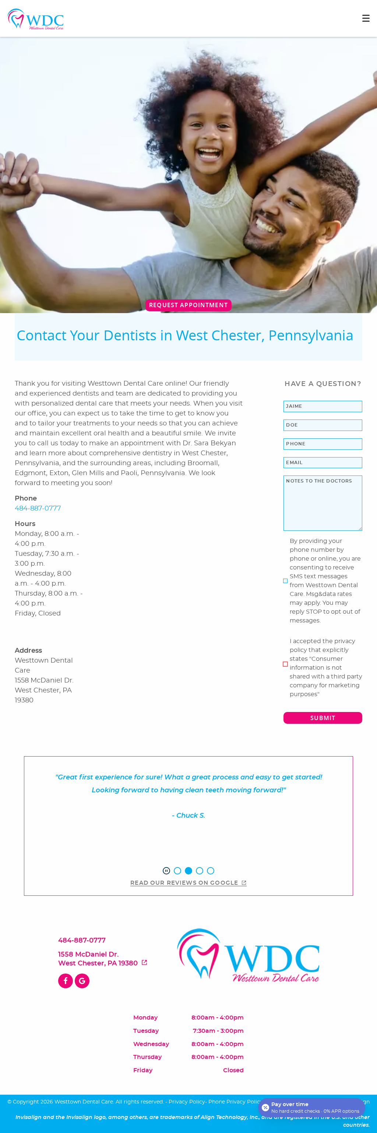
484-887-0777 (38, 508)
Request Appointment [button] (188, 305)
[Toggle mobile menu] (366, 18)
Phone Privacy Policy (235, 1102)
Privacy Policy (187, 1102)
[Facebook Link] (65, 981)
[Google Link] (82, 981)
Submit (322, 718)
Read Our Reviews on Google (184, 883)
